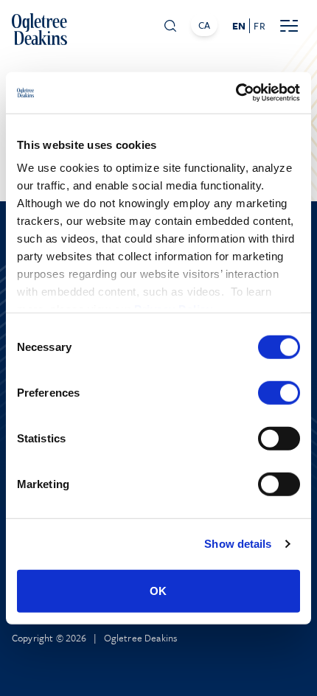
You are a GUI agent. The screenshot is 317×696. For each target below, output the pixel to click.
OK (158, 590)
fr (259, 25)
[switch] (279, 392)
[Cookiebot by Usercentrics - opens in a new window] (235, 92)
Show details (237, 543)
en (238, 25)
